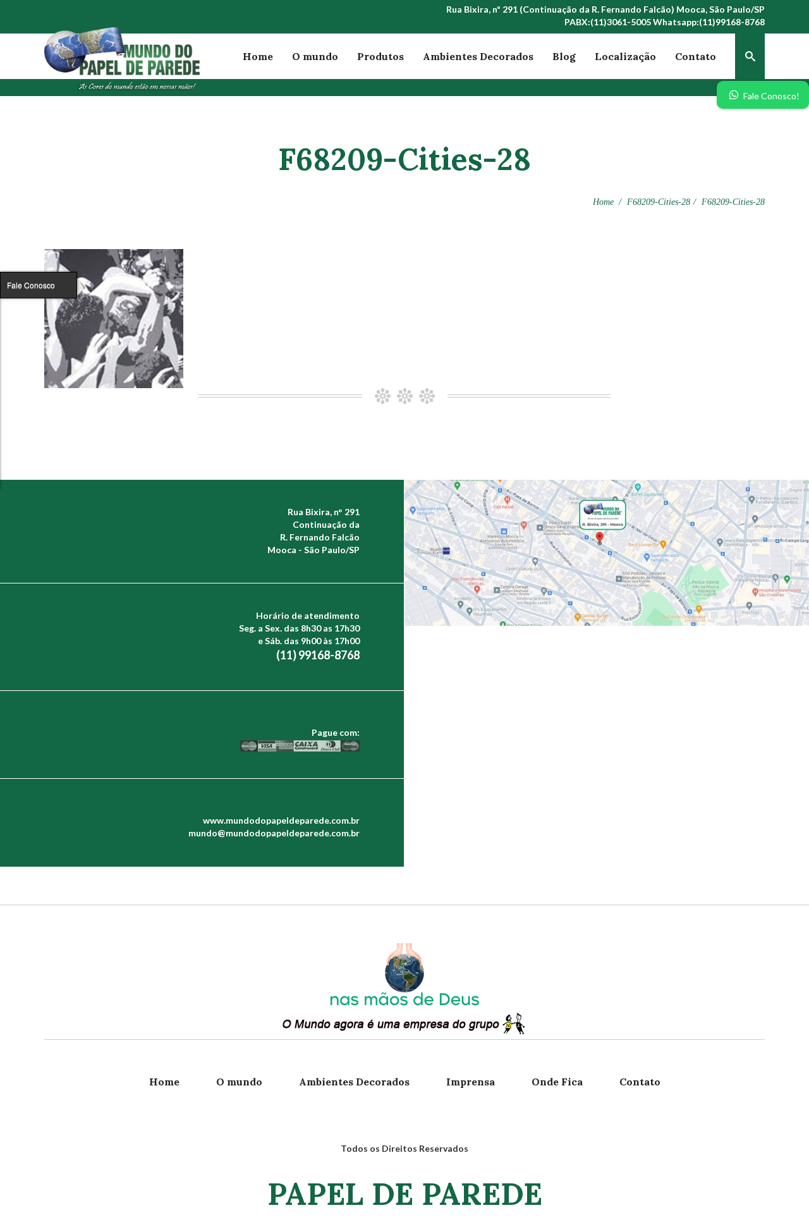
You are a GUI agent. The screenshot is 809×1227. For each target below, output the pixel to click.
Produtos (380, 56)
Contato (695, 56)
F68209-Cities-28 (658, 202)
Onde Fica (557, 1081)
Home (258, 56)
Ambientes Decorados (478, 56)
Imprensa (470, 1081)
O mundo (315, 56)
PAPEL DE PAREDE (404, 1194)
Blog (564, 56)
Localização (625, 56)
